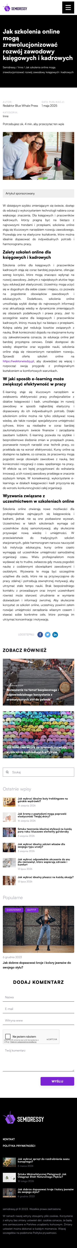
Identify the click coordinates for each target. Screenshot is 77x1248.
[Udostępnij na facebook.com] (40, 635)
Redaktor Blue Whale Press (20, 105)
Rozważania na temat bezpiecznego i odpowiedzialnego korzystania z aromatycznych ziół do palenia (33, 694)
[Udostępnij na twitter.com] (47, 635)
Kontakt (9, 1139)
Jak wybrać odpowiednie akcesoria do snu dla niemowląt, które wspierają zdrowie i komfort (44, 862)
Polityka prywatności (19, 1145)
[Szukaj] (7, 772)
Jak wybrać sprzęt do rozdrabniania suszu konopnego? (44, 1160)
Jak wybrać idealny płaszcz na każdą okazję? (46, 877)
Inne (5, 116)
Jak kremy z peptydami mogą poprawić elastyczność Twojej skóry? (42, 815)
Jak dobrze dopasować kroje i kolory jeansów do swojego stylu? (46, 1190)
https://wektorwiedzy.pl (18, 361)
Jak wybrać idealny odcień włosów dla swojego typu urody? (41, 845)
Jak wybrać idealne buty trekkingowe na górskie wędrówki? (43, 799)
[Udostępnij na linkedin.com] (55, 635)
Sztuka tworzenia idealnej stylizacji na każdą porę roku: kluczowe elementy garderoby (45, 830)
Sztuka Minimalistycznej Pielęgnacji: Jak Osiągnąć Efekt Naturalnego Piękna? (42, 1175)
